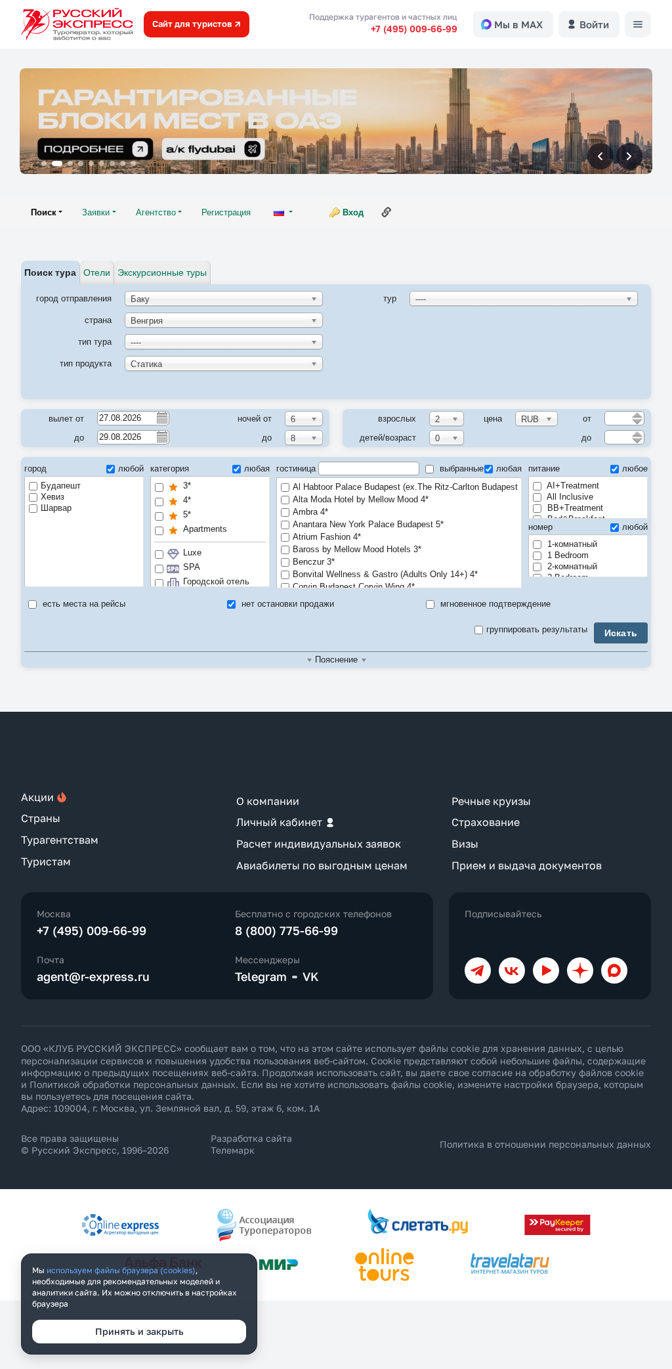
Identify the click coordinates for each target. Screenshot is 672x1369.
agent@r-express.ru (93, 976)
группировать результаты (536, 629)
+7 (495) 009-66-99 (414, 28)
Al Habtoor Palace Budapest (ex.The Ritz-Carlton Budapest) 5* (405, 487)
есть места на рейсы (82, 604)
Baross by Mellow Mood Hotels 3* (357, 549)
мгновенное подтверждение (494, 604)
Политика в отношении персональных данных (545, 1144)
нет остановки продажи (286, 604)
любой (131, 468)
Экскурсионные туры (162, 272)
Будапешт (61, 485)
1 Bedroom (567, 555)
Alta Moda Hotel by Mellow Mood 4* (361, 499)
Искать (621, 633)
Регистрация (226, 212)
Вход (353, 212)
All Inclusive (569, 497)
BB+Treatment (574, 508)
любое (635, 468)
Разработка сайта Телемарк (251, 1144)
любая (257, 468)
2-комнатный (571, 566)
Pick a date (161, 418)
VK (311, 976)
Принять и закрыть (139, 1331)
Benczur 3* (314, 562)
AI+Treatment (572, 485)
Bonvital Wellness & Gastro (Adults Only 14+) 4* (385, 574)
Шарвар (56, 508)
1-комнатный (571, 544)
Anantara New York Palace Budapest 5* (368, 524)
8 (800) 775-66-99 (286, 930)
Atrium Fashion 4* (327, 537)
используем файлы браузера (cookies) (121, 1270)
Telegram (261, 976)
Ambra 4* (310, 512)
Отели (96, 272)
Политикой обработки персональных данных (133, 1084)
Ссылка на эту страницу (386, 212)
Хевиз (52, 497)
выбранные (460, 468)
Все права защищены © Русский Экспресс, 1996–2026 (95, 1144)
